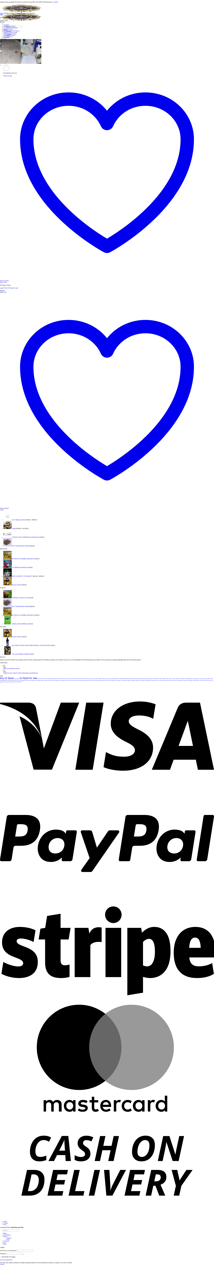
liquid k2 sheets (145, 680)
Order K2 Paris (206, 680)
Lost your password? (6, 1260)
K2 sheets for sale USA (76, 678)
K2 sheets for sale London (65, 678)
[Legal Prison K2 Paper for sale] (20, 63)
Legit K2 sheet (138, 680)
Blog (4, 1244)
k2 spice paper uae (63, 680)
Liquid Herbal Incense (9, 34)
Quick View (3, 282)
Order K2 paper (189, 680)
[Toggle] (19, 31)
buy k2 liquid (6, 678)
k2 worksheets (124, 680)
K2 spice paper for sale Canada (158, 678)
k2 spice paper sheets (53, 680)
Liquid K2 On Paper (9, 35)
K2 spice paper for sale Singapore (185, 678)
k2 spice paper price (32, 680)
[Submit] (4, 1232)
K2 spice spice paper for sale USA (86, 680)
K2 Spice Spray (8, 29)
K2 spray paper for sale (102, 680)
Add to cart (3, 292)
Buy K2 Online (16, 678)
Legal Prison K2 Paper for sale (9, 288)
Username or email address (8, 1250)
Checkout (6, 1241)
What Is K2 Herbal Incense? (11, 668)
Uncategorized (7, 37)
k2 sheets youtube (97, 678)
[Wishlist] (0, 65)
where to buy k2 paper (7, 681)
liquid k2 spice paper (152, 680)
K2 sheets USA (90, 678)
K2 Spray (95, 680)
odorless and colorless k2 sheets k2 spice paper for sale (174, 680)
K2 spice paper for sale (147, 678)
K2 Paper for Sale (12, 32)
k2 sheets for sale (56, 678)
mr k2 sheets (159, 680)
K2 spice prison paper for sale (73, 680)
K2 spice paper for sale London (171, 678)
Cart (4, 38)
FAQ (4, 1224)
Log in (13, 1257)
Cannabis (6, 25)
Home (2, 13)
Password (3, 1253)
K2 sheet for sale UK (42, 678)
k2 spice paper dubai (138, 678)
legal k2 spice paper (131, 680)
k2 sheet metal (49, 678)
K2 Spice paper (105, 678)
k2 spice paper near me (23, 680)
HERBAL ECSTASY (9, 26)
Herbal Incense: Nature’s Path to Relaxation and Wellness (20, 673)
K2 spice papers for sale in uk (43, 680)
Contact (5, 1223)
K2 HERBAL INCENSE (10, 28)
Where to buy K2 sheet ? (17, 681)
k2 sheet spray (84, 678)
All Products (7, 1235)
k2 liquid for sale (28, 678)
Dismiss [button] (55, 2)
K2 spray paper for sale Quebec (114, 680)
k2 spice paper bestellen (113, 678)
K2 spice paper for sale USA (12, 680)
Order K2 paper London (197, 680)
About (5, 32)
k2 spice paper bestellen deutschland (125, 678)
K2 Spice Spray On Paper (11, 31)
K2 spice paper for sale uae (197, 678)
